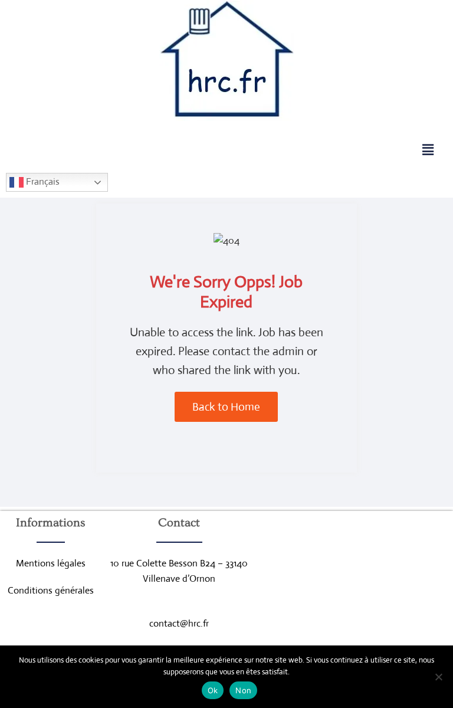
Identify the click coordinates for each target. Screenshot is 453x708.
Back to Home (226, 407)
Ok (213, 690)
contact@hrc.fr (179, 623)
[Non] (438, 677)
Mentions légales (51, 563)
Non (243, 690)
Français (42, 181)
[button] (428, 150)
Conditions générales (51, 590)
